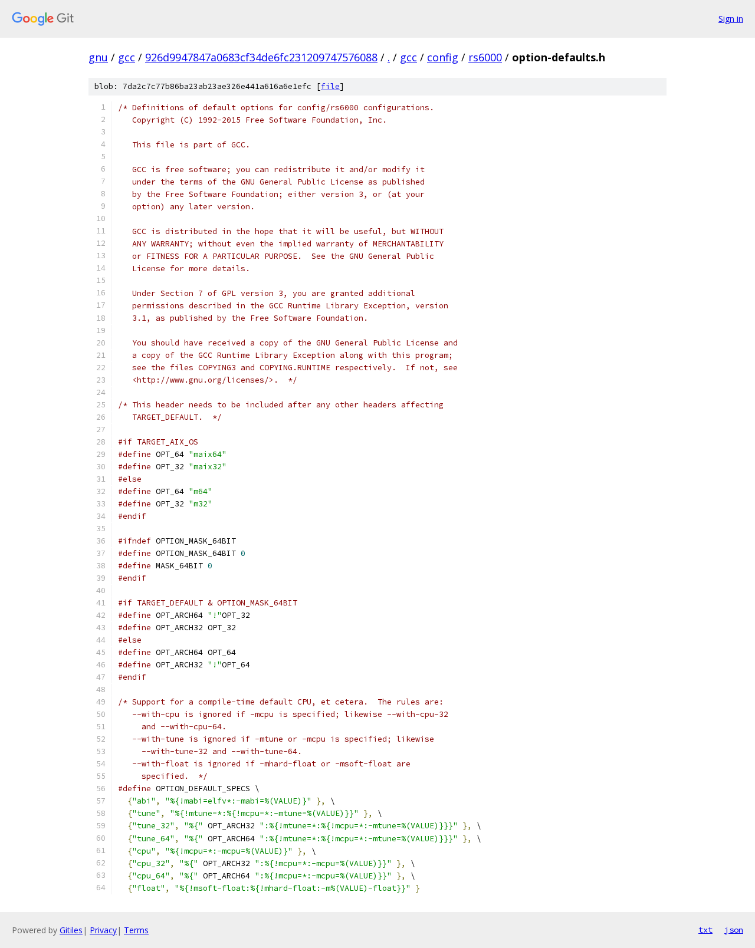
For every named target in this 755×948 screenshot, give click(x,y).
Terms (136, 930)
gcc (126, 57)
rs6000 (485, 57)
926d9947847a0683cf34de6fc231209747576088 (261, 57)
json (733, 929)
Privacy (103, 930)
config (442, 57)
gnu (98, 57)
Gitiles (71, 930)
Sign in (730, 18)
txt (705, 929)
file (330, 86)
